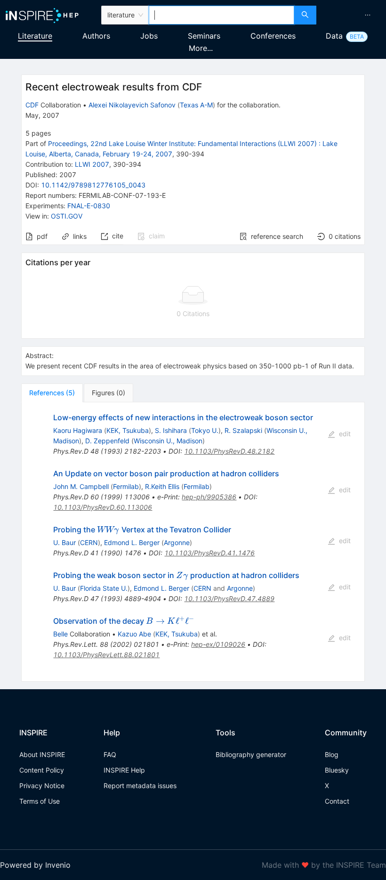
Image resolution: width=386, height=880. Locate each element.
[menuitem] (367, 15)
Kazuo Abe (134, 634)
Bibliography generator (251, 754)
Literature (35, 36)
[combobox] (221, 15)
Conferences (273, 36)
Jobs (149, 36)
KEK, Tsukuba (127, 430)
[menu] (352, 15)
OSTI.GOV (66, 216)
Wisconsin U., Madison (168, 441)
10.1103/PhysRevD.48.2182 (229, 451)
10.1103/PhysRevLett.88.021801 (106, 655)
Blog (331, 754)
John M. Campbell (81, 486)
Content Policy (41, 770)
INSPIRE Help (124, 770)
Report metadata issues (140, 786)
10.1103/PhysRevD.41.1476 (209, 553)
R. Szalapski (243, 430)
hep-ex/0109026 (218, 644)
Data (334, 36)
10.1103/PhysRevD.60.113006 (102, 507)
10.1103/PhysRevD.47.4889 (229, 599)
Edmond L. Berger (132, 542)
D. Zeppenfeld (107, 441)
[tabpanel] (193, 542)
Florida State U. (104, 588)
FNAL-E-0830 (88, 206)
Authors (96, 36)
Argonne (177, 542)
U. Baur (64, 542)
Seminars (204, 36)
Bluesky (337, 770)
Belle (60, 634)
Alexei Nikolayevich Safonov (132, 105)
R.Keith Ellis (162, 486)
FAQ (110, 754)
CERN (89, 542)
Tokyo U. (204, 430)
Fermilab (126, 486)
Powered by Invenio (35, 865)
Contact (337, 801)
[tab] (52, 393)
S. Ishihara (171, 430)
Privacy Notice (41, 786)
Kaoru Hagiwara (77, 430)
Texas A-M (196, 105)
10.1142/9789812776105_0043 (93, 185)
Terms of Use (39, 801)
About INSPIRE (42, 754)
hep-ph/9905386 (209, 497)
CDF (32, 105)
